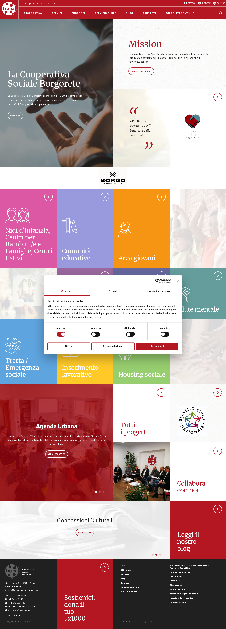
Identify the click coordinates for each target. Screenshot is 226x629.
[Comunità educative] (85, 228)
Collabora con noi (130, 587)
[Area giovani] (141, 228)
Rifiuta (68, 346)
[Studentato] (113, 178)
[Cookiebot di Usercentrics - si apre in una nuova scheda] (157, 281)
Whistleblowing (129, 591)
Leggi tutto (84, 539)
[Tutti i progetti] (141, 413)
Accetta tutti (157, 346)
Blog (123, 578)
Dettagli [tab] (113, 291)
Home (124, 565)
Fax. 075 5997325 (16, 602)
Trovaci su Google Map (15, 595)
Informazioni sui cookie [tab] (159, 291)
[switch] (95, 334)
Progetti (125, 574)
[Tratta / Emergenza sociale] (28, 351)
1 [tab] (96, 492)
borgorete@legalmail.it (19, 609)
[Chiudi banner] (178, 281)
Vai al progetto (56, 453)
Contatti (125, 582)
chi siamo (15, 115)
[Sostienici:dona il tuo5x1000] (85, 594)
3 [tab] (103, 492)
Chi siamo (126, 570)
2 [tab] (100, 492)
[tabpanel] (56, 440)
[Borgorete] (9, 9)
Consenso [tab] (66, 291)
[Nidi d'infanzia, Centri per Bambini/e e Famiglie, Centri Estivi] (28, 228)
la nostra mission (141, 71)
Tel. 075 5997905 (16, 599)
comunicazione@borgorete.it (21, 606)
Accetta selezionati (113, 346)
